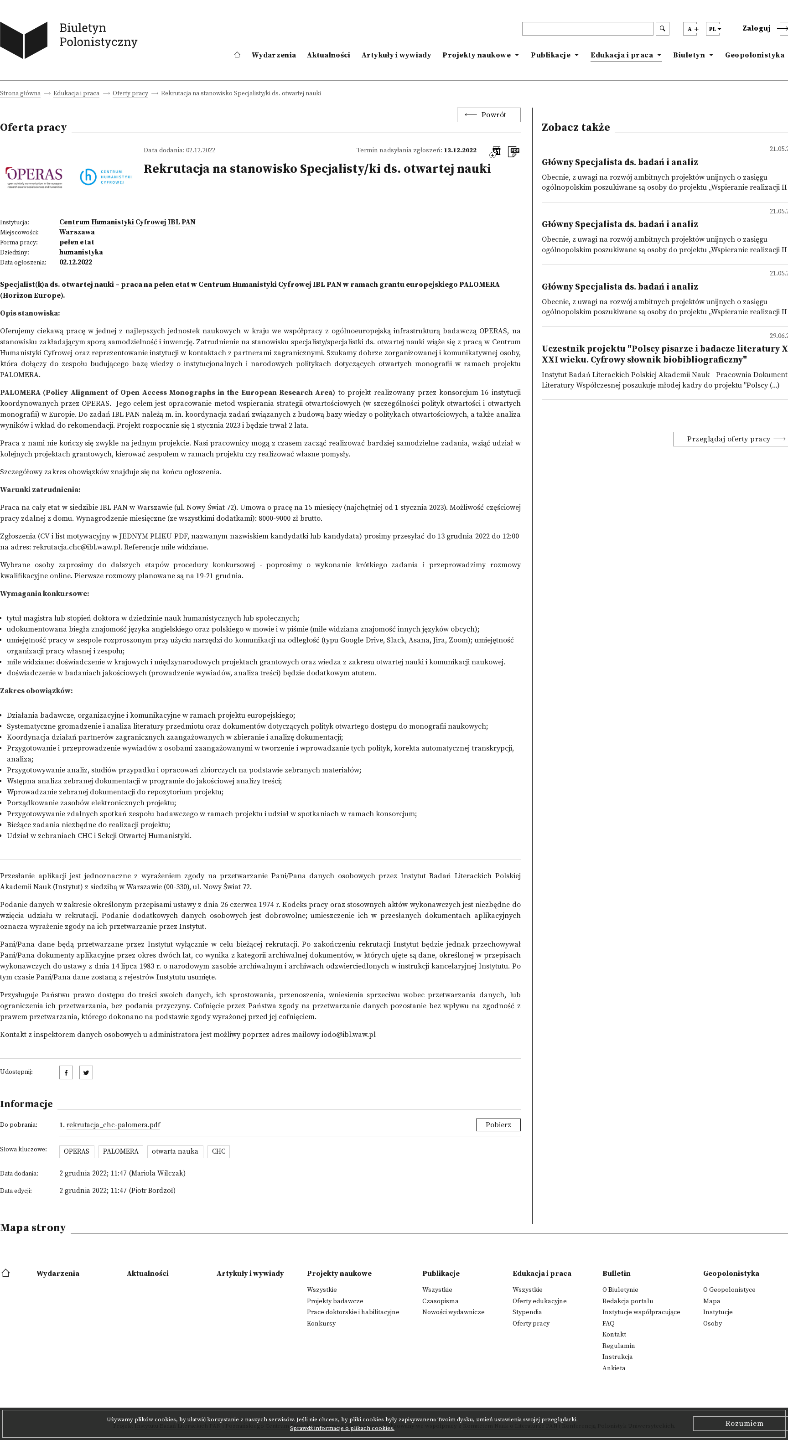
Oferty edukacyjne (540, 1301)
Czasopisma (440, 1301)
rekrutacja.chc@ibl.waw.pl (76, 547)
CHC (218, 1151)
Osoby (712, 1324)
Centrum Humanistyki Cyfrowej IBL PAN (127, 222)
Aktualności (328, 55)
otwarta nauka (175, 1151)
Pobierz (498, 1124)
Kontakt (614, 1335)
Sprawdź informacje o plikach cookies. (342, 1428)
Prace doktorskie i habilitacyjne (353, 1312)
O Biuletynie (620, 1290)
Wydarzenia (274, 55)
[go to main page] (71, 42)
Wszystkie (322, 1290)
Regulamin (618, 1346)
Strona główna (20, 94)
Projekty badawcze (335, 1301)
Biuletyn (689, 55)
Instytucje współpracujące (641, 1312)
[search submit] (662, 29)
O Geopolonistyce (729, 1290)
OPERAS (493, 331)
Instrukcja (617, 1357)
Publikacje (550, 55)
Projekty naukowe (476, 55)
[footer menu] (6, 1273)
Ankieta (614, 1368)
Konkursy (321, 1324)
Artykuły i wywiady (396, 55)
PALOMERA (121, 1151)
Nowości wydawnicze (453, 1312)
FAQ (608, 1324)
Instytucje (718, 1312)
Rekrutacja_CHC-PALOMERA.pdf (113, 1125)
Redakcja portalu (627, 1301)
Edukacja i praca (622, 55)
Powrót (494, 114)
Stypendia (527, 1312)
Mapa (712, 1301)
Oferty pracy (130, 94)
